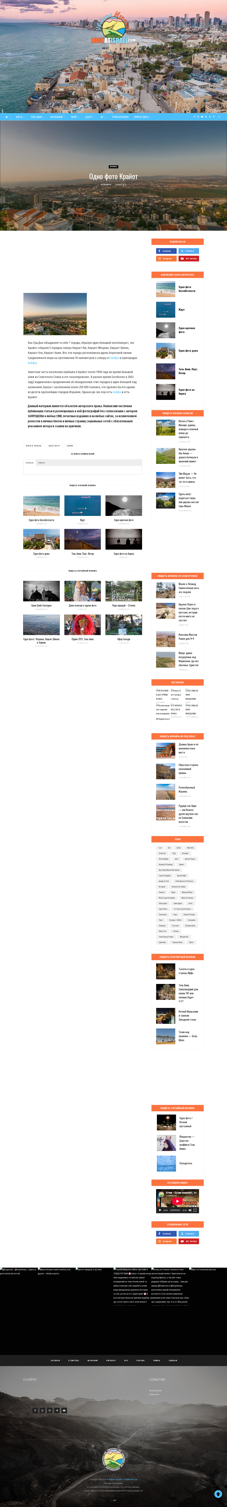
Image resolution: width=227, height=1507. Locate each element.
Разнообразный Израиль (187, 789)
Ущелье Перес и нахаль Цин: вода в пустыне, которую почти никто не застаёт (189, 612)
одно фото (54, 446)
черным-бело (177, 942)
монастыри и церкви (167, 898)
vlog (173, 853)
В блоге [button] (41, 463)
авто (176, 859)
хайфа (70, 446)
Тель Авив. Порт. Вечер (82, 553)
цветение (162, 942)
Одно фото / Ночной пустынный (185, 1122)
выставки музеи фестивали (169, 870)
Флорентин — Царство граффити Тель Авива (187, 1142)
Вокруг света (141, 117)
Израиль (113, 167)
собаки (175, 931)
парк (175, 915)
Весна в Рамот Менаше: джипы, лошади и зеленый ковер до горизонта (188, 429)
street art (162, 853)
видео (181, 864)
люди (173, 892)
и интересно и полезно (184, 881)
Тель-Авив (36, 117)
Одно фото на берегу (124, 553)
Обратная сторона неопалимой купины (188, 769)
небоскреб (163, 903)
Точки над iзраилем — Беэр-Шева (188, 1036)
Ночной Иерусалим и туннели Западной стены (188, 1015)
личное (161, 892)
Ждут (82, 520)
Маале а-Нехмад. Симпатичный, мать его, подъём (189, 588)
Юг (102, 117)
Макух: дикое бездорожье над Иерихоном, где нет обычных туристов (189, 659)
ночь (190, 903)
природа (162, 926)
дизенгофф (181, 876)
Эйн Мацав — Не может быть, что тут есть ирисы (188, 477)
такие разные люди (166, 937)
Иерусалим (56, 117)
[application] (177, 1201)
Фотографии (163, 859)
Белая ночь (154, 1394)
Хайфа (117, 392)
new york (190, 848)
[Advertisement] (113, 90)
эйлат (191, 942)
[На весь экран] (195, 1210)
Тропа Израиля (120, 117)
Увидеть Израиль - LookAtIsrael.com (123, 1479)
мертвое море (187, 892)
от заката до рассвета (182, 909)
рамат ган (162, 931)
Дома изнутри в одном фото (82, 605)
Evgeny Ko (107, 185)
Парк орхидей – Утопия (123, 605)
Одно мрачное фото (123, 520)
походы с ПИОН (175, 920)
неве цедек (178, 903)
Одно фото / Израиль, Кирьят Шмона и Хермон (41, 640)
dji (169, 848)
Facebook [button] (29, 463)
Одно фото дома (41, 553)
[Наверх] (218, 1494)
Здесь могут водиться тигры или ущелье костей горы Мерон (189, 500)
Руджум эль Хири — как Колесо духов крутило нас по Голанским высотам (188, 814)
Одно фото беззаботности (41, 520)
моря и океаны (33, 446)
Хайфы (114, 358)
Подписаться (164, 719)
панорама (163, 915)
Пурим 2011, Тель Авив (83, 639)
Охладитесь (185, 1163)
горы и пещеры (165, 876)
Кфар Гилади (124, 639)
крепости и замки (178, 887)
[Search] (219, 117)
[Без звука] (190, 1210)
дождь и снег (164, 881)
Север (74, 117)
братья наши (190, 859)
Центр (88, 117)
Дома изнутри (155, 1390)
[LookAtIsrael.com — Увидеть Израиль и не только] (113, 27)
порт (161, 920)
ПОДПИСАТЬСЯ (115, 1289)
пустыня (175, 926)
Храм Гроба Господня (41, 605)
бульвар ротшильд (166, 864)
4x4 (160, 848)
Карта (19, 117)
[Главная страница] (8, 117)
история (162, 887)
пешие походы (189, 915)
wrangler (185, 853)
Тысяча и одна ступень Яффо (186, 971)
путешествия (190, 926)
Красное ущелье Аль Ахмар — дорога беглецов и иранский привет (188, 455)
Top (114, 1500)
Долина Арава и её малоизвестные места (188, 748)
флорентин (184, 937)
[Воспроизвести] (160, 1210)
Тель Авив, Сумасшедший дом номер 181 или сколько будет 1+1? (188, 993)
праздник (191, 920)
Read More (50, 1401)
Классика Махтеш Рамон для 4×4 (188, 636)
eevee (179, 848)
